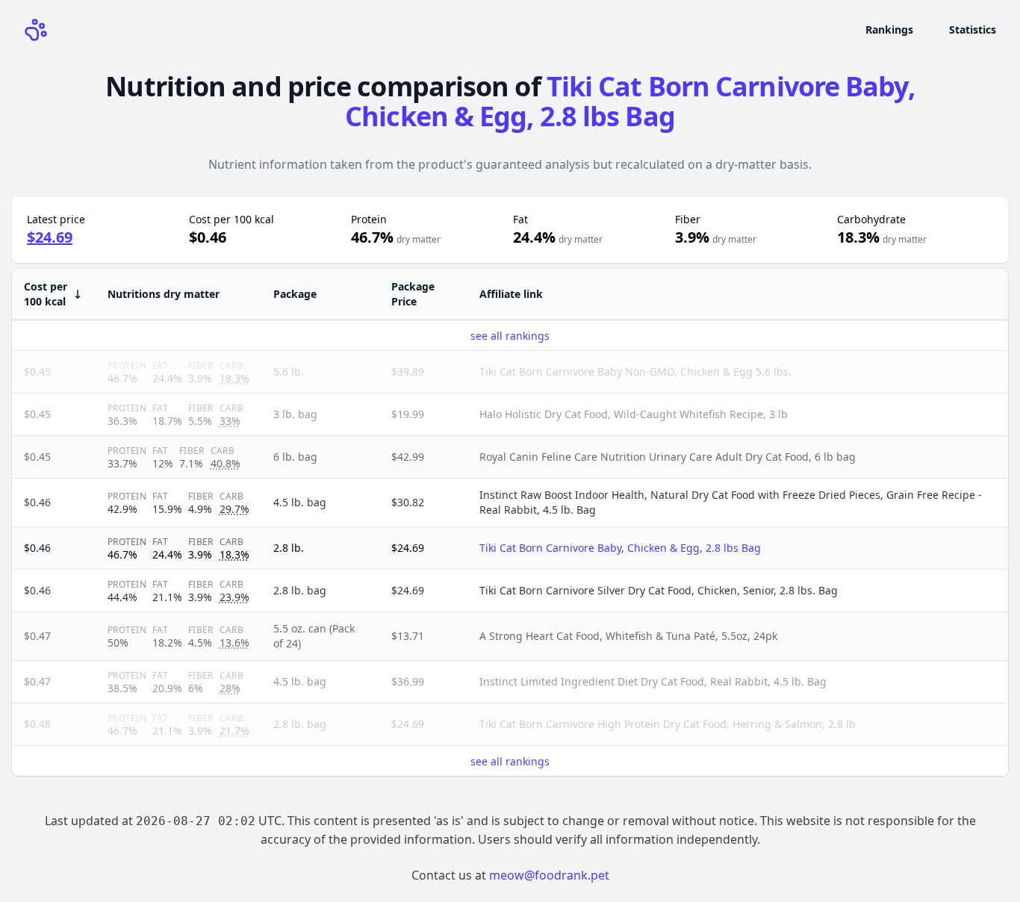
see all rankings (510, 336)
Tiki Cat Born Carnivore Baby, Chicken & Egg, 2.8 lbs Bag (629, 101)
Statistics (972, 29)
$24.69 (49, 237)
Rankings (889, 29)
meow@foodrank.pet (549, 875)
